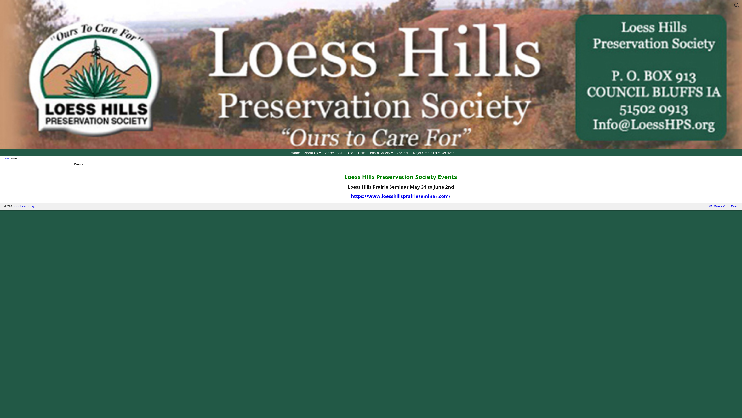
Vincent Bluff (334, 153)
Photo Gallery (380, 153)
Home (295, 153)
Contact (402, 153)
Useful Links (356, 153)
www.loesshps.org (24, 206)
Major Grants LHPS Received (433, 153)
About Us (311, 153)
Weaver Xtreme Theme (726, 206)
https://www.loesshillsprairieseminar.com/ (401, 196)
